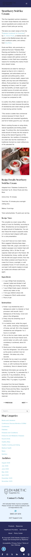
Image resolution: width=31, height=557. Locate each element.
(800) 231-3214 (15, 514)
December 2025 (7, 478)
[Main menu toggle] (26, 3)
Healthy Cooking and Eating (11, 445)
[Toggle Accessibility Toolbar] (4, 549)
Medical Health (6, 448)
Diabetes (4, 429)
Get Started (23, 530)
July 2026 (5, 466)
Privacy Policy (16, 543)
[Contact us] (24, 554)
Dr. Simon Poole (9, 36)
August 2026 (6, 463)
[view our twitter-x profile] (12, 554)
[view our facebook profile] (2, 554)
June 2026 (5, 469)
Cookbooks (5, 426)
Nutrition (4, 454)
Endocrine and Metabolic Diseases (13, 436)
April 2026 (5, 475)
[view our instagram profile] (7, 554)
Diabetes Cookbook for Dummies (13, 33)
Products (11, 526)
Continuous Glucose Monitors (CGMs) (14, 423)
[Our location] (29, 554)
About (10, 533)
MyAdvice (25, 539)
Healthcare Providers (11, 530)
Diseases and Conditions (10, 432)
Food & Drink (6, 439)
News (3, 451)
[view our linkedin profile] (17, 554)
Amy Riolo (8, 43)
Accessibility (7, 543)
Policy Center (18, 533)
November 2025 (7, 481)
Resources (19, 526)
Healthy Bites (6, 442)
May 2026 (5, 472)
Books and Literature (8, 420)
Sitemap (17, 545)
